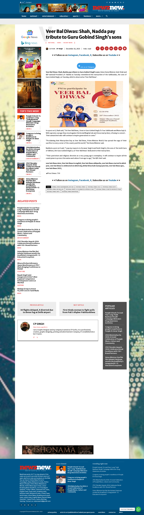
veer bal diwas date (109, 187)
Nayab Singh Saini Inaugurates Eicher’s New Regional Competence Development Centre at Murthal (27, 279)
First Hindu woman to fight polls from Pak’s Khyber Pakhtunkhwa (78, 311)
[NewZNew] (108, 9)
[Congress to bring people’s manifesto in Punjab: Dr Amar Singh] (20, 136)
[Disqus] (57, 369)
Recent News (67, 42)
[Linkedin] (112, 2)
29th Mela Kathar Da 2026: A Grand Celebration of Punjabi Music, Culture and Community (33, 151)
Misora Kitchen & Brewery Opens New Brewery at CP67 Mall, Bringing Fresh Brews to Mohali (28, 266)
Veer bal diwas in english (55, 189)
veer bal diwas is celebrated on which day (80, 189)
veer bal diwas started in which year (108, 189)
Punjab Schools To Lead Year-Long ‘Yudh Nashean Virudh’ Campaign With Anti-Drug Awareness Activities (33, 121)
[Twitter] (121, 2)
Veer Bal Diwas (81, 187)
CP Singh (59, 49)
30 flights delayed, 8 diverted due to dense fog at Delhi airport (36, 311)
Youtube (113, 55)
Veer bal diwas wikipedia (70, 191)
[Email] (116, 48)
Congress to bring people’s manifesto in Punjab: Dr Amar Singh (33, 136)
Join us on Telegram (87, 67)
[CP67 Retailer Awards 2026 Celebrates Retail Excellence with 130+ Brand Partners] (20, 165)
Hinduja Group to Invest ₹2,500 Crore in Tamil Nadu (28, 290)
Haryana (20, 285)
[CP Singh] (47, 49)
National (51, 42)
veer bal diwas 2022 (94, 187)
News (29, 129)
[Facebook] (107, 2)
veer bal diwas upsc (53, 191)
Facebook (84, 55)
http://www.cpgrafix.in (40, 327)
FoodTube (21, 271)
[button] (107, 16)
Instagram (73, 55)
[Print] (120, 48)
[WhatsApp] (123, 2)
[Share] (118, 2)
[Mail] (115, 2)
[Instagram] (110, 2)
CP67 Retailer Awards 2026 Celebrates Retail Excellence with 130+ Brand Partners (33, 167)
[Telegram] (125, 48)
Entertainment (33, 158)
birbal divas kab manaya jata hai (63, 187)
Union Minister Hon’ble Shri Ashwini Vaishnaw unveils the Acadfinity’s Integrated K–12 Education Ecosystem (33, 185)
